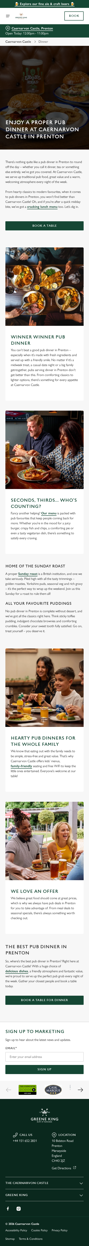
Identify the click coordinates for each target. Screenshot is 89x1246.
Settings (70, 670)
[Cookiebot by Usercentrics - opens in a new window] (66, 545)
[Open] (7, 15)
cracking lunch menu (42, 207)
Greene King (16, 1195)
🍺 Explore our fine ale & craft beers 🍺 (45, 4)
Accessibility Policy (16, 1230)
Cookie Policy (39, 1230)
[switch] (78, 627)
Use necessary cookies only (44, 697)
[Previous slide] (8, 1090)
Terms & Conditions (30, 1239)
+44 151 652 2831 (25, 1141)
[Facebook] (7, 1208)
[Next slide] (80, 1090)
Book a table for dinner (44, 1000)
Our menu (49, 513)
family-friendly (21, 766)
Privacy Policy (59, 1230)
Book (74, 16)
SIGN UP (44, 1069)
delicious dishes (16, 971)
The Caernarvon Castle (26, 1183)
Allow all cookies (44, 683)
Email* (11, 1048)
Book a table (44, 226)
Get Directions (61, 1168)
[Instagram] (18, 1208)
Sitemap (10, 1239)
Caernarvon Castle (18, 42)
